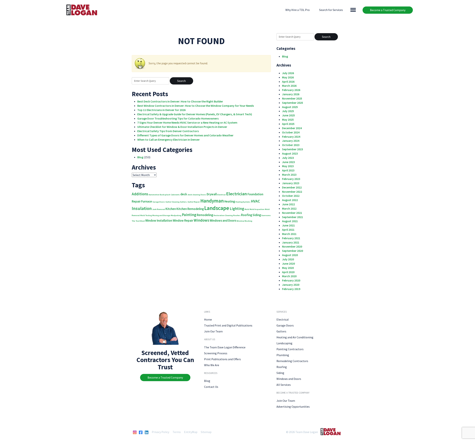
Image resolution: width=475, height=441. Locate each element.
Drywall (212, 194)
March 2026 (289, 85)
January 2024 (290, 140)
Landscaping (284, 343)
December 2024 (292, 128)
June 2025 (288, 115)
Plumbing (282, 355)
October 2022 (290, 196)
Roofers (236, 215)
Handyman (212, 201)
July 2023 (288, 158)
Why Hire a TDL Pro (297, 10)
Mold (247, 209)
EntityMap (190, 432)
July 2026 (288, 73)
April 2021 (288, 229)
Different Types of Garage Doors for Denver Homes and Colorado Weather (185, 135)
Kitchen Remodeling (190, 209)
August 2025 (290, 107)
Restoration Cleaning (223, 215)
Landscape (216, 208)
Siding (257, 215)
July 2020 (288, 259)
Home (208, 319)
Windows (201, 220)
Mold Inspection (257, 209)
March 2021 (289, 234)
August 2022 (290, 200)
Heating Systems (242, 202)
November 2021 (292, 213)
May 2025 (288, 119)
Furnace (146, 201)
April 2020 (288, 272)
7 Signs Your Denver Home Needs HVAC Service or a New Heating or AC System (187, 122)
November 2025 (292, 98)
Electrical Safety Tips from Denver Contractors (168, 131)
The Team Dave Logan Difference (224, 347)
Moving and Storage (161, 215)
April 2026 (288, 81)
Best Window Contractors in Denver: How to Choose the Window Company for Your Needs (195, 105)
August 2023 (290, 153)
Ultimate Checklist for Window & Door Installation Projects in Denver (182, 127)
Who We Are (211, 365)
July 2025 (288, 111)
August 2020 (290, 255)
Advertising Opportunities (293, 406)
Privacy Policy (160, 432)
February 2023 (291, 179)
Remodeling (205, 215)
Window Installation (158, 220)
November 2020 (292, 246)
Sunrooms (266, 215)
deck (183, 194)
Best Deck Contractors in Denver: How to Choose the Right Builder (180, 101)
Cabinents (175, 194)
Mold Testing (146, 215)
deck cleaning (194, 194)
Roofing (246, 215)
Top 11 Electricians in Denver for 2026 (161, 110)
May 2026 (288, 77)
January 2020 (290, 284)
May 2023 (288, 166)
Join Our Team (213, 331)
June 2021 (288, 225)
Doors (203, 194)
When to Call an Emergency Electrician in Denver (168, 139)
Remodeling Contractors (292, 361)
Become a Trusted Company (387, 10)
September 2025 (292, 103)
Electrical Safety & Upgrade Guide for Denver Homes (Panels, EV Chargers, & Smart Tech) (194, 114)
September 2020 (292, 251)
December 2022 (292, 187)
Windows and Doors (223, 220)
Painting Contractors (290, 349)
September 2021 (292, 217)
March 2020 (289, 276)
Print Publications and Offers (222, 359)
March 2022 (289, 208)
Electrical (221, 194)
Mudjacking (176, 215)
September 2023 (292, 149)
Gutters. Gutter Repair (190, 202)
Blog (140, 157)
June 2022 (288, 204)
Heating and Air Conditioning (294, 337)
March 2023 (289, 174)
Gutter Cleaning (172, 202)
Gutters (281, 331)
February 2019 (291, 289)
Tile (133, 221)
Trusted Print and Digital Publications (228, 325)
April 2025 (288, 124)
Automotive (154, 194)
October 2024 (290, 132)
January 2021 (290, 242)
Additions (140, 193)
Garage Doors (159, 202)
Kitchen (171, 209)
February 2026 (291, 90)
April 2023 (288, 170)
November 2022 (292, 191)
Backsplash (165, 194)
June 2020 (288, 263)
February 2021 (291, 238)
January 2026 (290, 94)
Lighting (237, 208)
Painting (189, 214)
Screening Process (215, 353)
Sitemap (206, 432)
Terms (177, 432)
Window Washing (244, 221)
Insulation (142, 208)
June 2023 (288, 162)
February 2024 (291, 136)
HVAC (255, 201)
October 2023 (290, 145)
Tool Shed (140, 221)
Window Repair (183, 220)
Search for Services (331, 10)
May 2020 (288, 268)
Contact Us (211, 387)
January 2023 (290, 183)
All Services (283, 385)
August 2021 (290, 221)
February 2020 (291, 280)
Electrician (236, 194)
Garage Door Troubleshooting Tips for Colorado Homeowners (178, 118)
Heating (229, 201)
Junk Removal (158, 209)
